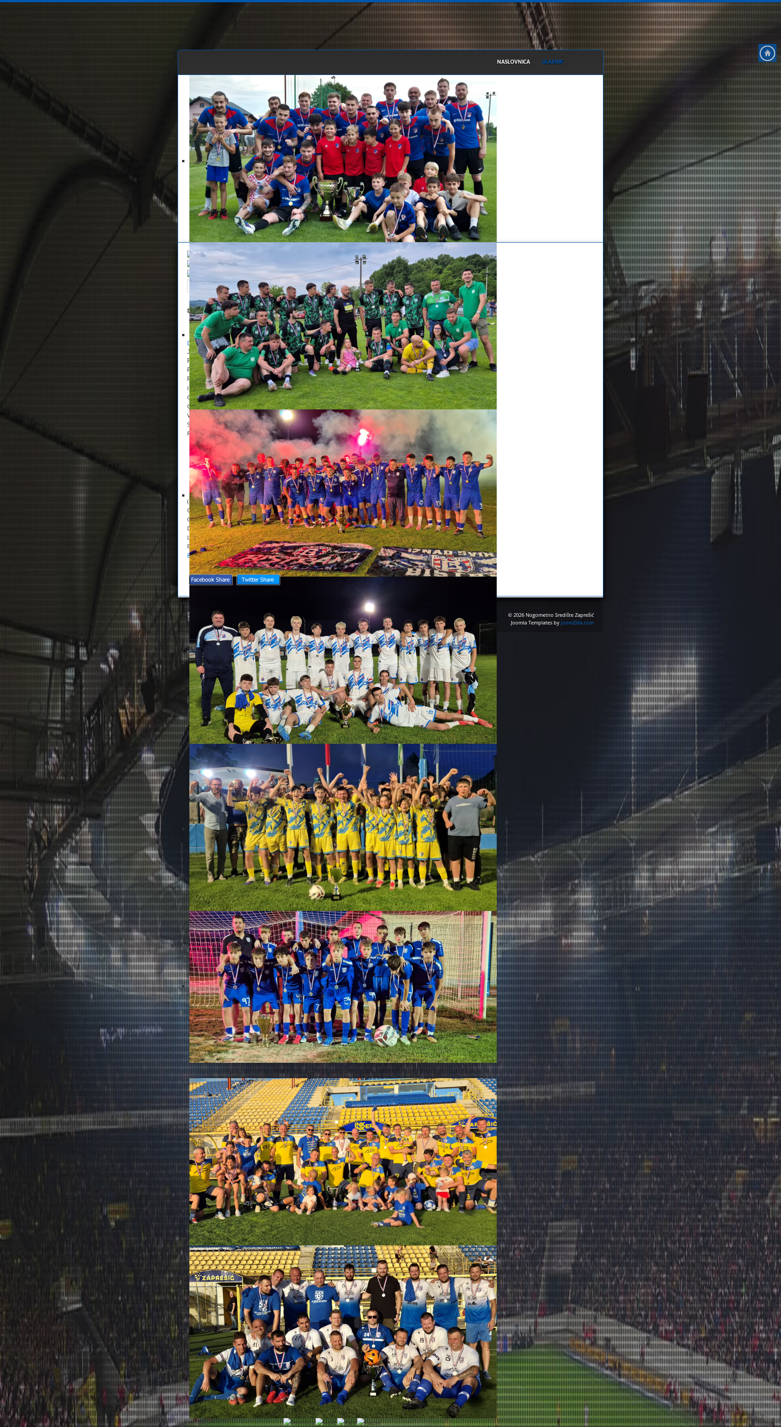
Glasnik (552, 62)
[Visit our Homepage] (767, 53)
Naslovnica (513, 62)
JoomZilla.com (577, 623)
